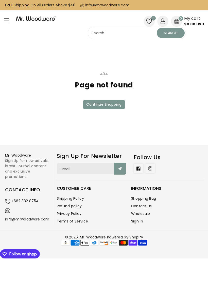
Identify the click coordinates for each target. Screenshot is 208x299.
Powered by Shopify (125, 237)
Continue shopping (104, 104)
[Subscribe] (120, 169)
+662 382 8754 (25, 200)
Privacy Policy (69, 213)
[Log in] (162, 21)
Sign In (137, 221)
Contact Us (141, 206)
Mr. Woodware (93, 237)
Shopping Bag (143, 198)
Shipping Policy (70, 198)
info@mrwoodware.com (27, 219)
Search (171, 32)
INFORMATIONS (146, 188)
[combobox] (123, 33)
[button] (9, 22)
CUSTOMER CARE (74, 188)
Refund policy (69, 206)
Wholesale (140, 213)
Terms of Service (72, 221)
